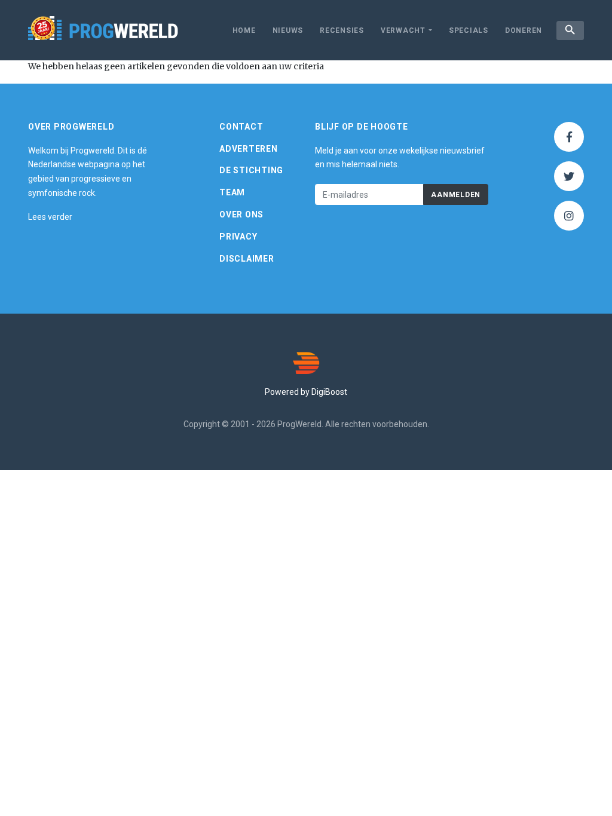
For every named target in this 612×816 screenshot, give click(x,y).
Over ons (241, 214)
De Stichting (251, 170)
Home (244, 30)
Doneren (523, 30)
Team (232, 192)
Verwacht (403, 30)
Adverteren (248, 149)
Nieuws (288, 30)
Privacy (238, 236)
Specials (468, 30)
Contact (241, 126)
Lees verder (50, 217)
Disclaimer (246, 258)
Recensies (342, 30)
